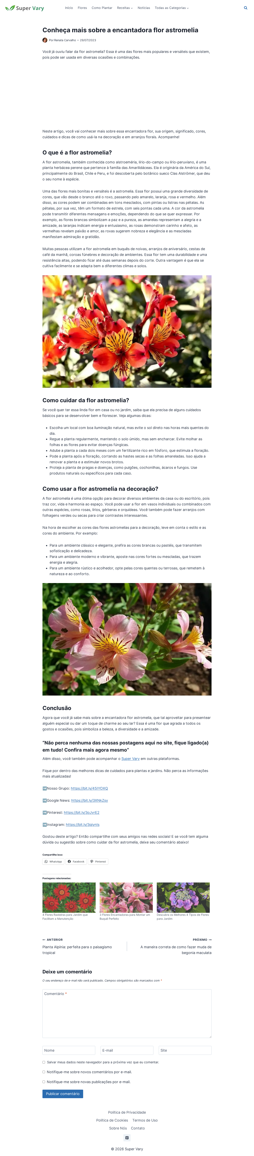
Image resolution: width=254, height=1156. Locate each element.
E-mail (107, 1050)
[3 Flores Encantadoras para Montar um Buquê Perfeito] (126, 897)
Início (69, 8)
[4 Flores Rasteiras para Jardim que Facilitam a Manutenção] (69, 897)
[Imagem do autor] (44, 40)
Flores (82, 8)
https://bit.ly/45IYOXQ (89, 788)
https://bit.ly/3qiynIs (82, 824)
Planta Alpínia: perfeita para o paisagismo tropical (77, 946)
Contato (138, 1128)
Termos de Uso (145, 1120)
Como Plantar (102, 8)
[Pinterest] (127, 1137)
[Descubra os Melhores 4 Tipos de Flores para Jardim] (183, 897)
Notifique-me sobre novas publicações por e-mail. (89, 1082)
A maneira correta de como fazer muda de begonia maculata (176, 946)
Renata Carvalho (65, 40)
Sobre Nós (118, 1128)
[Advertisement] (127, 94)
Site (164, 1050)
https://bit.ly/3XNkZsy (89, 800)
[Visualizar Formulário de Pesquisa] (245, 7)
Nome (49, 1050)
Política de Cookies (112, 1120)
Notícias (144, 8)
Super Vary (130, 759)
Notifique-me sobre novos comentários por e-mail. (89, 1072)
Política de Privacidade (127, 1112)
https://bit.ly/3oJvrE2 (81, 812)
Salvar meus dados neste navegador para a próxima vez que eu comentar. (103, 1062)
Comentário (55, 994)
